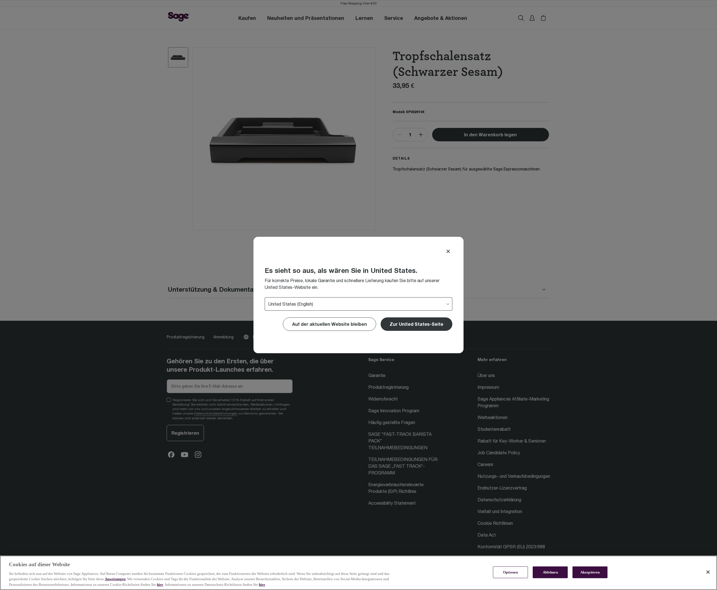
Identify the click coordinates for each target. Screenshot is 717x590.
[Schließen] (708, 572)
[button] (416, 324)
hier (160, 584)
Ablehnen (550, 572)
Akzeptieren (590, 572)
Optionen (510, 572)
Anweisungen (115, 579)
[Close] (448, 251)
